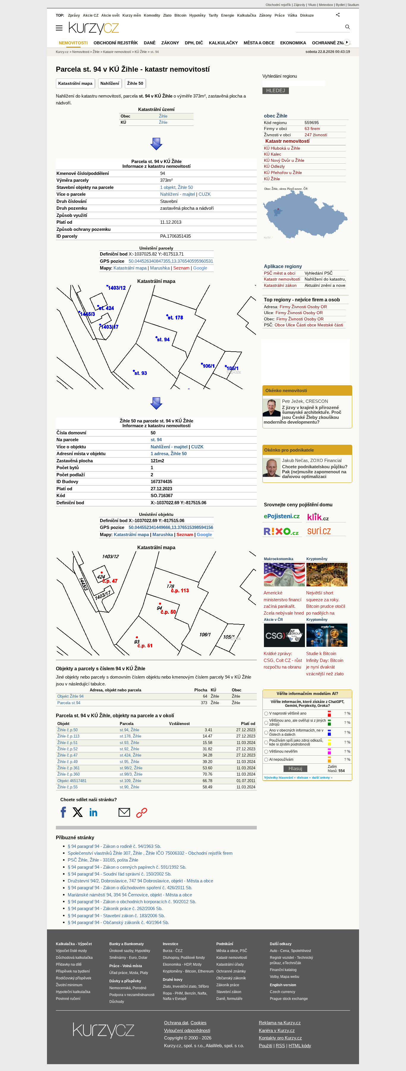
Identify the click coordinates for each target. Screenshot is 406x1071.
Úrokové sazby (121, 951)
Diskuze (307, 15)
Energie (227, 15)
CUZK (205, 194)
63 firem (312, 128)
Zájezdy (299, 5)
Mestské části (330, 324)
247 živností (316, 134)
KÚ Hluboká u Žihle (282, 148)
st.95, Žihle (129, 762)
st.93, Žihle (129, 742)
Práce (280, 15)
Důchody (116, 1002)
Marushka (160, 267)
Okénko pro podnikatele (289, 449)
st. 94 (156, 439)
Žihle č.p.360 (68, 774)
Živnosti (299, 306)
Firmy (285, 306)
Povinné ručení (68, 999)
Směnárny (117, 958)
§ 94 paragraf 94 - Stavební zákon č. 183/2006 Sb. (116, 915)
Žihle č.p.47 (67, 755)
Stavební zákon (228, 992)
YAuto (312, 5)
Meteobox (326, 5)
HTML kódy (300, 1045)
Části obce (306, 324)
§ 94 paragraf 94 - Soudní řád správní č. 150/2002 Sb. (119, 873)
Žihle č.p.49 (67, 762)
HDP (187, 964)
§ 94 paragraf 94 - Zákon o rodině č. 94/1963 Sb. (114, 846)
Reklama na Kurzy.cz (280, 1022)
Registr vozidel (282, 958)
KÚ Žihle (272, 178)
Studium (353, 5)
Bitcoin (180, 15)
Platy (144, 973)
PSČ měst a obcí (279, 273)
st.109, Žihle (130, 781)
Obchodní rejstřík (278, 5)
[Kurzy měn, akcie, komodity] (104, 1033)
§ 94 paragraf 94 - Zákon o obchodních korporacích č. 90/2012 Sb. (132, 901)
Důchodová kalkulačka (74, 958)
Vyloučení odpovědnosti (187, 1030)
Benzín (190, 993)
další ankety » (322, 777)
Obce (280, 324)
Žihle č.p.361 (68, 768)
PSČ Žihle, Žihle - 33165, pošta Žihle (103, 859)
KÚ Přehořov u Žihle (283, 172)
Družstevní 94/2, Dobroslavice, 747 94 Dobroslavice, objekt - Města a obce (140, 880)
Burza (167, 951)
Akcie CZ (90, 15)
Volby (274, 977)
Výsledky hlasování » (280, 777)
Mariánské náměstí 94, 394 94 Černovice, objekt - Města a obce (130, 894)
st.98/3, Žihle (131, 774)
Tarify (213, 15)
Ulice (290, 324)
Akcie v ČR (273, 620)
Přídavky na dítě (69, 964)
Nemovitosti (80, 52)
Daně (149, 42)
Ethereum (206, 971)
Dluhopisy (171, 958)
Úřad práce (118, 973)
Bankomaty (134, 944)
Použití (265, 1045)
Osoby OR (317, 306)
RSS (280, 1045)
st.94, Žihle (129, 730)
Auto (273, 951)
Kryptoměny (317, 559)
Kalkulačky (223, 42)
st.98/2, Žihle (131, 768)
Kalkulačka (246, 15)
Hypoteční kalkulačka (73, 992)
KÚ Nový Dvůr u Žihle (284, 160)
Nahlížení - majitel (177, 194)
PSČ (243, 951)
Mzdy (197, 964)
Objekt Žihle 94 (70, 696)
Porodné (140, 988)
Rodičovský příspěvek (73, 978)
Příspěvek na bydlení (73, 971)
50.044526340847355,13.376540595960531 (171, 261)
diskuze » (304, 777)
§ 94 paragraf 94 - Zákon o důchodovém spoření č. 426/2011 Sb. (130, 887)
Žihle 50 (135, 83)
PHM (179, 993)
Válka (292, 15)
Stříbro (203, 986)
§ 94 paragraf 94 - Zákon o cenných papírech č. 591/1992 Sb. (127, 867)
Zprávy (74, 15)
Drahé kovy (172, 980)
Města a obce (259, 42)
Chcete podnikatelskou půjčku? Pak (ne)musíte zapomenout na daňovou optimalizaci (314, 471)
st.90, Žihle (129, 787)
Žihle (163, 116)
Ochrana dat (176, 1022)
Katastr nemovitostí (287, 141)
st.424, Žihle (130, 755)
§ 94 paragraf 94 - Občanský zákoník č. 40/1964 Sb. (118, 922)
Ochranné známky (333, 42)
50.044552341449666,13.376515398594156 (171, 527)
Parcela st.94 (68, 703)
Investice (170, 944)
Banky (114, 944)
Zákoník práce (227, 985)
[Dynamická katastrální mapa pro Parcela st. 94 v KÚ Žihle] (156, 387)
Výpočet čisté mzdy (71, 951)
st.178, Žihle (130, 736)
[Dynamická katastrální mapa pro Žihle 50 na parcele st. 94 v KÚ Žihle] (156, 653)
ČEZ (178, 951)
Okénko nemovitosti (285, 390)
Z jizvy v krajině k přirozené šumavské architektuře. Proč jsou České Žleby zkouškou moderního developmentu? (302, 415)
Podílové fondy (193, 958)
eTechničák (292, 963)
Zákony (265, 15)
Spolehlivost (301, 951)
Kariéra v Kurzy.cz (277, 1030)
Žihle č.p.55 (67, 787)
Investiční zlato (184, 986)
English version (283, 985)
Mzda (133, 973)
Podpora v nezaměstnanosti (132, 995)
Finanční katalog (283, 970)
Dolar (143, 958)
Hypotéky (197, 15)
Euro (133, 958)
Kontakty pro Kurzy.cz (280, 1037)
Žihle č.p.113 (68, 736)
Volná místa (132, 966)
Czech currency (282, 992)
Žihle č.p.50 (67, 730)
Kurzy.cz (62, 52)
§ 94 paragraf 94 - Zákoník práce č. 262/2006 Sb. (115, 908)
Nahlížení (109, 83)
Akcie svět (110, 15)
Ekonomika (293, 42)
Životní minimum (69, 985)
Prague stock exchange (289, 999)
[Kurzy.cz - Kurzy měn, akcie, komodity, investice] (94, 33)
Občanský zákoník (231, 978)
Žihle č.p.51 (67, 742)
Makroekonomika (278, 559)
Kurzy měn (131, 15)
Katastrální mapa (75, 83)
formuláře (235, 999)
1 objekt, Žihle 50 (176, 187)
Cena (284, 951)
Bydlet (340, 5)
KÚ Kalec (272, 154)
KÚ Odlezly (274, 166)
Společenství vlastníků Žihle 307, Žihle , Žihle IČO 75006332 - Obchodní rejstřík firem (150, 853)
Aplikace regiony (283, 266)
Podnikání (224, 944)
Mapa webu (289, 977)
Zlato (167, 15)
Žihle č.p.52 (67, 749)
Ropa (167, 993)
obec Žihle (275, 115)
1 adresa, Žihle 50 (169, 453)
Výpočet (85, 944)
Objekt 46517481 (71, 781)
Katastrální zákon (280, 285)
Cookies (199, 1022)
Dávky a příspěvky (125, 981)
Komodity (152, 15)
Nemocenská (120, 988)
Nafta (202, 993)
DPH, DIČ (194, 42)
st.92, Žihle (129, 749)
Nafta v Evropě (175, 999)
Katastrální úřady (230, 964)
